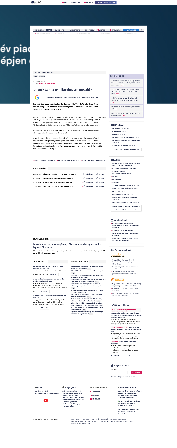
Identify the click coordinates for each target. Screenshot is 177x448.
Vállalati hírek (61, 33)
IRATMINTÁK (115, 30)
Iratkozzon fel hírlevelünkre (80, 423)
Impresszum (85, 419)
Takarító (118, 191)
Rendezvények (121, 220)
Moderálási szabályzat (79, 421)
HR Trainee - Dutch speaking (125, 137)
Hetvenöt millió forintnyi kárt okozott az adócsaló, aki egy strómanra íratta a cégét (86, 286)
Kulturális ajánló (128, 387)
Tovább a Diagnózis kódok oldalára (123, 377)
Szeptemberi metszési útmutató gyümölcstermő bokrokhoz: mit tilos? (124, 273)
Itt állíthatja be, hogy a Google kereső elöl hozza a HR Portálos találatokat (72, 97)
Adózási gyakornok (122, 194)
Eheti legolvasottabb (129, 33)
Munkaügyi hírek (48, 72)
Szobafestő (116, 182)
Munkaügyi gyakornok (123, 145)
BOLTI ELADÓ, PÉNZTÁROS (125, 188)
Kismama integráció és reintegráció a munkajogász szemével (125, 239)
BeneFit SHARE (131, 30)
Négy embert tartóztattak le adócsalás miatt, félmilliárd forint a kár (87, 268)
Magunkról (104, 419)
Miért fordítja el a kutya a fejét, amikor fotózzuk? (125, 290)
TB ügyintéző (120, 131)
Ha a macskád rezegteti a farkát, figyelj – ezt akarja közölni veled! (126, 294)
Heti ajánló (118, 76)
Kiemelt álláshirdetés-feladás (126, 210)
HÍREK (49, 30)
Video (39, 387)
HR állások (119, 125)
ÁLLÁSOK (102, 30)
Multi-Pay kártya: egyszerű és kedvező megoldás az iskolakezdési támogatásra (124, 100)
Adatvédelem (122, 419)
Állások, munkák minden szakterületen (126, 206)
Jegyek (101, 174)
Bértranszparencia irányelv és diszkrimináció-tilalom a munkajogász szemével (125, 225)
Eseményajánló (40, 168)
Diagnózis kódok (121, 365)
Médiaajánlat (92, 421)
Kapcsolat (113, 419)
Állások (117, 160)
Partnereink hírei (123, 250)
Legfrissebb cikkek (43, 33)
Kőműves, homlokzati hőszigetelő (124, 168)
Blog (64, 2)
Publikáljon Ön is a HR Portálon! (93, 160)
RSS (72, 419)
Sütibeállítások (104, 421)
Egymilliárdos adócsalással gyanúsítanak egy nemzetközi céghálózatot (87, 313)
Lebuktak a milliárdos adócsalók (63, 89)
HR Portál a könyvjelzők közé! (68, 160)
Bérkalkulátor (75, 2)
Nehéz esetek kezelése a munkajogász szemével (125, 234)
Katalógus (88, 2)
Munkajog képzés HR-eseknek (122, 230)
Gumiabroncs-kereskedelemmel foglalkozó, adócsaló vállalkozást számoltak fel (86, 300)
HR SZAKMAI (39, 30)
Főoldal (37, 72)
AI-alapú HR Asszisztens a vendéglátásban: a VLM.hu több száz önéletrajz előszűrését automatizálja (125, 83)
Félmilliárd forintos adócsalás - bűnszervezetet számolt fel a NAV (87, 276)
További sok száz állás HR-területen (126, 149)
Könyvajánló (70, 387)
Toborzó (118, 134)
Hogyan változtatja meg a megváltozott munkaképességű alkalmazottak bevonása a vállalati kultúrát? (126, 315)
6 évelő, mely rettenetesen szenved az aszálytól (125, 268)
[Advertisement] (69, 213)
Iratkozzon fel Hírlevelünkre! (45, 160)
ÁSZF (77, 419)
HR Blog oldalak (121, 305)
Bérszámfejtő (120, 128)
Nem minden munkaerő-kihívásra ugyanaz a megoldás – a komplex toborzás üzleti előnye (126, 91)
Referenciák (95, 419)
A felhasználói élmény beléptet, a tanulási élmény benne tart (126, 329)
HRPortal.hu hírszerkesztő (47, 83)
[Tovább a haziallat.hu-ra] (126, 279)
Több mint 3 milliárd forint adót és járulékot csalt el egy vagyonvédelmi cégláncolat (86, 304)
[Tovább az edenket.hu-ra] (126, 255)
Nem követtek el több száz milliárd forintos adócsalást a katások (86, 295)
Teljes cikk (53, 275)
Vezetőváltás (105, 33)
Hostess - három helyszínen (125, 202)
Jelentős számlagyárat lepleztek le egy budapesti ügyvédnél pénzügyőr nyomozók (88, 280)
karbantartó (116, 179)
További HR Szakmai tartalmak (122, 356)
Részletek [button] (89, 174)
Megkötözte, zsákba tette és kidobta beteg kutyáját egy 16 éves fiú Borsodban (126, 285)
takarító (115, 176)
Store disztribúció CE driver (125, 185)
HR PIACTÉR (89, 30)
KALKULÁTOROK (75, 30)
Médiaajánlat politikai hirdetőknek (122, 421)
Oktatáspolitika (84, 33)
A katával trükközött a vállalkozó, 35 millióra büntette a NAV (87, 291)
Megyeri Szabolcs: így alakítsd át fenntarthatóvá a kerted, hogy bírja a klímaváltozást (124, 262)
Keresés (114, 370)
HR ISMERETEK (60, 30)
